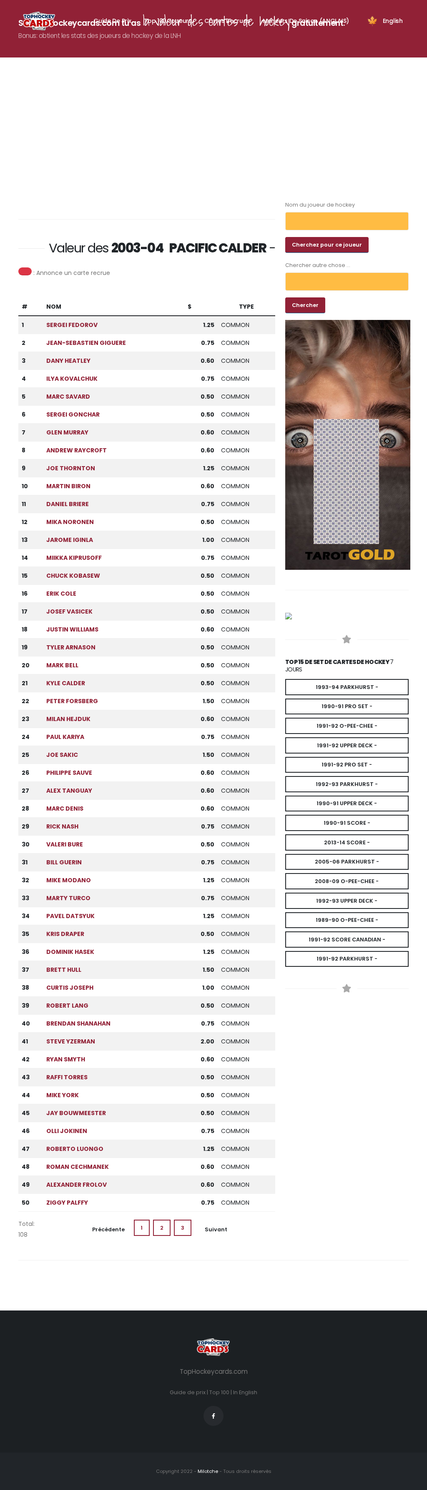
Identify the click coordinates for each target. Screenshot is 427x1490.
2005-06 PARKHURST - (347, 861)
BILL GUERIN (64, 862)
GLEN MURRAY (67, 432)
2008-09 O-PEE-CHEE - (347, 881)
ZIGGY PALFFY (67, 1202)
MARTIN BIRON (68, 486)
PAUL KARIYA (65, 737)
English (393, 21)
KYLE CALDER (65, 683)
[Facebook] (213, 1416)
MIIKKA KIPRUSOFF (74, 558)
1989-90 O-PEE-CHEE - (347, 919)
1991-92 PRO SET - (347, 764)
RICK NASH (62, 826)
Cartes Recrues (227, 21)
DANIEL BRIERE (67, 504)
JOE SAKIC (62, 755)
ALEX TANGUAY (69, 790)
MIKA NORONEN (70, 522)
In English (245, 1392)
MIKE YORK (62, 1095)
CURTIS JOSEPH (69, 987)
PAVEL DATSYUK (70, 916)
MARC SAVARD (68, 396)
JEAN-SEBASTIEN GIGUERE (86, 343)
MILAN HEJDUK (68, 719)
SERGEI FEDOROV (72, 325)
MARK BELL (62, 665)
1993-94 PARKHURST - (347, 687)
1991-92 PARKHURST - (346, 958)
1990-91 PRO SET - (347, 706)
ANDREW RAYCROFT (76, 450)
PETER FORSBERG (72, 701)
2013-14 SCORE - (347, 842)
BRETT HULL (63, 970)
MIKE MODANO (68, 880)
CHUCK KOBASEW (73, 576)
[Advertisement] (218, 140)
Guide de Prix (112, 21)
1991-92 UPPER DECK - (347, 745)
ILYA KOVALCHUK (72, 378)
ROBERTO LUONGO (74, 1149)
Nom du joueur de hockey (320, 204)
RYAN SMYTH (65, 1059)
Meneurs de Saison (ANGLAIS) (306, 21)
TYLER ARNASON (70, 647)
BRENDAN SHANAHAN (78, 1023)
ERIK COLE (61, 593)
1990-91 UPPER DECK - (346, 803)
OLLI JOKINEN (66, 1131)
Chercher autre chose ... (317, 265)
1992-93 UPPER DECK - (346, 900)
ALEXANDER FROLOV (76, 1185)
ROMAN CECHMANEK (77, 1167)
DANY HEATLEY (68, 361)
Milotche (207, 1471)
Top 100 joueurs (168, 21)
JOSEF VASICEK (69, 611)
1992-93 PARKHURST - (347, 784)
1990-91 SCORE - (347, 822)
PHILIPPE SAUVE (69, 773)
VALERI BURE (64, 844)
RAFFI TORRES (67, 1077)
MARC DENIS (64, 808)
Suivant (216, 1229)
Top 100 (219, 1392)
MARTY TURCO (68, 898)
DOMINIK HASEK (70, 952)
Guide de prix (188, 1392)
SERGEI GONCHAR (73, 414)
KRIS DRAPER (65, 934)
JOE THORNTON (70, 468)
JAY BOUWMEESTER (76, 1113)
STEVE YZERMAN (70, 1041)
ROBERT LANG (67, 1005)
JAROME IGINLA (69, 540)
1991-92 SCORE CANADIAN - (347, 939)
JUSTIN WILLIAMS (72, 629)
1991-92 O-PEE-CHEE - (346, 725)
